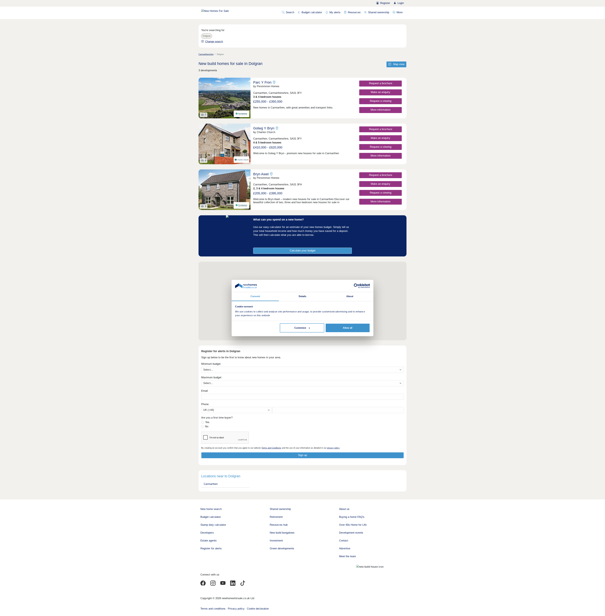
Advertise (344, 548)
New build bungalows (282, 532)
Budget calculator (312, 12)
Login (401, 3)
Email (204, 390)
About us (344, 509)
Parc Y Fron (262, 82)
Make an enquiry (380, 92)
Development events (351, 532)
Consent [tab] (255, 296)
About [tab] (349, 296)
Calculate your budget (302, 250)
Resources (354, 12)
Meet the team (347, 556)
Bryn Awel (261, 174)
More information (380, 109)
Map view (398, 64)
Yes (207, 422)
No (206, 426)
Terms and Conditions (271, 448)
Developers (207, 532)
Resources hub (279, 524)
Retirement (276, 516)
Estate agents (208, 540)
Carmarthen (211, 483)
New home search (211, 509)
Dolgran (207, 36)
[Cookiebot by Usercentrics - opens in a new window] (356, 286)
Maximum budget (211, 377)
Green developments (282, 548)
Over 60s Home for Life (353, 524)
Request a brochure (380, 83)
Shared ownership (378, 12)
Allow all (347, 327)
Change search (214, 41)
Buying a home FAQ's (351, 516)
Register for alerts (211, 548)
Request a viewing (380, 100)
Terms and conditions (212, 608)
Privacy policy (236, 608)
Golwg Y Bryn (263, 128)
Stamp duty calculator (213, 524)
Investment (276, 540)
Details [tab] (302, 296)
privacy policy (333, 448)
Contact (343, 540)
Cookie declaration (258, 608)
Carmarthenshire (206, 54)
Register (385, 3)
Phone (205, 404)
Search (290, 12)
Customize (300, 327)
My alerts (334, 12)
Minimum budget (211, 363)
